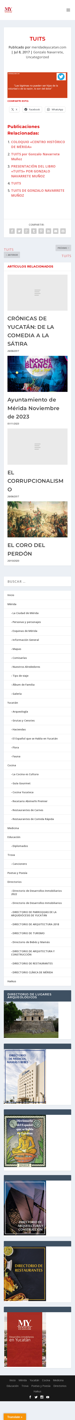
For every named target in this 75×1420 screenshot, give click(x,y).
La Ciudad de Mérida (26, 613)
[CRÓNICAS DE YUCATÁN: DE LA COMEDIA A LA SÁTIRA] (37, 293)
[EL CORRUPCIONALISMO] (37, 446)
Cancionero (20, 864)
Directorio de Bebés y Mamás (31, 942)
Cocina (11, 765)
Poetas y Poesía (17, 873)
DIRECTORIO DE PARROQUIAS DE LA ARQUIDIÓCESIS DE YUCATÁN (33, 913)
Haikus (11, 981)
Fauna (16, 756)
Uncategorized (37, 57)
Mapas (17, 649)
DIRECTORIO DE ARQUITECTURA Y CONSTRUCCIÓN (33, 952)
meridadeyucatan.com (48, 47)
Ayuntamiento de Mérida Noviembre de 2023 (33, 408)
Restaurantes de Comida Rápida (33, 819)
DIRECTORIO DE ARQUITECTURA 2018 (36, 924)
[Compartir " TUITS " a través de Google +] (26, 231)
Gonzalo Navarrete (48, 52)
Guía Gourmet (22, 783)
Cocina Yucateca (23, 792)
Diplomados (20, 846)
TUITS (16, 183)
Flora (16, 747)
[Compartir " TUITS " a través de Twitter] (19, 231)
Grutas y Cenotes (24, 720)
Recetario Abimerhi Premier (30, 801)
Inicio (10, 595)
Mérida (11, 604)
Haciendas (19, 729)
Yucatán (12, 702)
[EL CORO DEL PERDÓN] (37, 519)
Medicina (13, 828)
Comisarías (20, 658)
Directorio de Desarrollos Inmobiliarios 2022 (36, 892)
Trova (11, 855)
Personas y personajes (27, 622)
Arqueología (20, 711)
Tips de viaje (20, 675)
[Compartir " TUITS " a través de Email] (55, 231)
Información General (26, 640)
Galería (17, 693)
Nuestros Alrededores (26, 666)
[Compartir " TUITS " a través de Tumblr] (34, 231)
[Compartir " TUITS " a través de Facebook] (12, 231)
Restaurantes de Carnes (28, 810)
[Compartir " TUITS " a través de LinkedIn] (48, 231)
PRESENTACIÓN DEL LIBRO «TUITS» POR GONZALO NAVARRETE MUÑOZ (33, 171)
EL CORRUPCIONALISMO (35, 481)
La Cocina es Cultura (26, 774)
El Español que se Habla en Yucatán (35, 738)
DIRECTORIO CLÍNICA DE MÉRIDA (33, 972)
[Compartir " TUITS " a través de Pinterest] (41, 231)
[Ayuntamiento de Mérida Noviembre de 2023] (37, 374)
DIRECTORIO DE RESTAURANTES (33, 963)
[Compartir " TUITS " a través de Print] (63, 231)
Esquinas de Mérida (25, 631)
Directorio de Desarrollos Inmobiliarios (37, 903)
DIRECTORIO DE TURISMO (29, 933)
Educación (13, 837)
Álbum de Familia (24, 684)
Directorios (14, 882)
